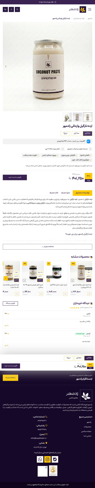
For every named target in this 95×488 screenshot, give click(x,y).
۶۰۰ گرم (40, 276)
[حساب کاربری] (11, 9)
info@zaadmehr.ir (39, 438)
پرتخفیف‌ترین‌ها (10, 377)
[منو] (89, 9)
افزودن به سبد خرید (14, 177)
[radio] (65, 133)
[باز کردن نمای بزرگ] (47, 66)
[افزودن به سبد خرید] (89, 294)
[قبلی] (89, 66)
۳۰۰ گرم (40, 280)
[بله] (55, 459)
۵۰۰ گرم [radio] (76, 133)
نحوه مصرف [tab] (65, 193)
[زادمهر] (77, 9)
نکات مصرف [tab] (53, 193)
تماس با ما (87, 436)
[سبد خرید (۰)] (5, 9)
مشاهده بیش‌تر (49, 246)
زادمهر (90, 18)
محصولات (87, 427)
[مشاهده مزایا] (72, 280)
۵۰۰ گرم (89, 276)
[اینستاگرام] (47, 459)
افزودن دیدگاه (10, 303)
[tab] (87, 117)
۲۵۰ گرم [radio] (87, 133)
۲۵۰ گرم (89, 280)
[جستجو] (17, 9)
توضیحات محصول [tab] (82, 193)
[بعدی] (6, 66)
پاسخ (6, 325)
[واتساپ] (40, 459)
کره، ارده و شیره (78, 18)
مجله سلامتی (86, 431)
